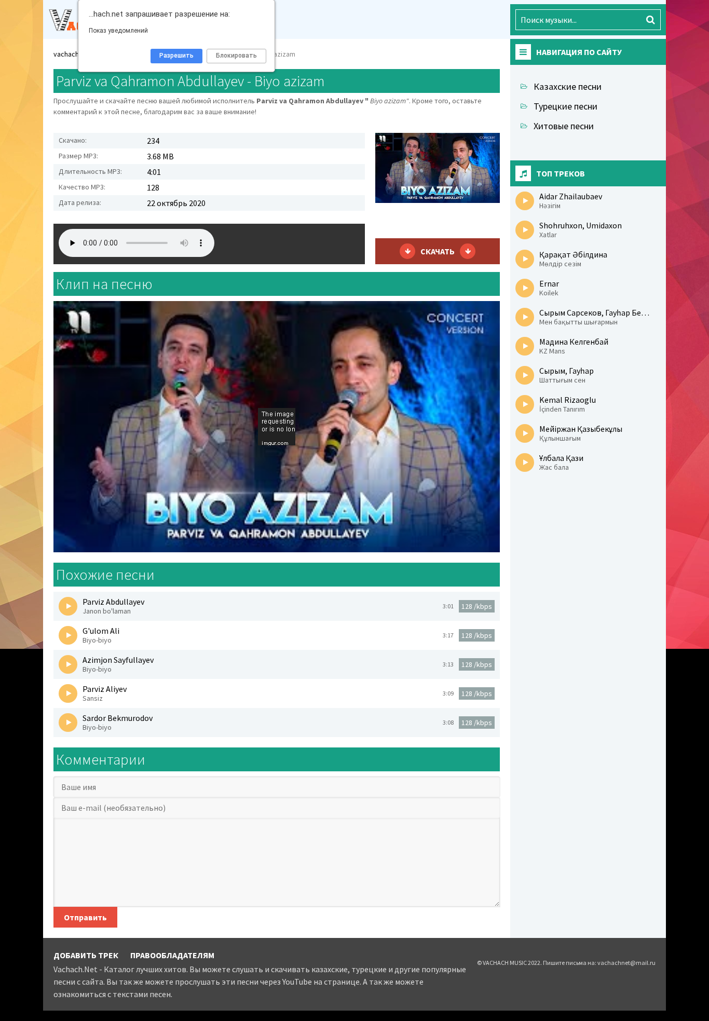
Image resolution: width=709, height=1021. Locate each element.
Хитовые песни (564, 126)
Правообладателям (172, 955)
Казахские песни (568, 86)
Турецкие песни (565, 106)
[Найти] (650, 19)
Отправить (85, 917)
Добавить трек (85, 955)
